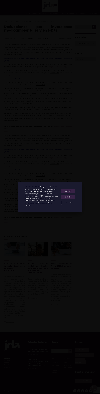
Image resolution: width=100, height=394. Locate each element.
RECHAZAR (68, 197)
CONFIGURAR (68, 203)
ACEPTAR (68, 191)
